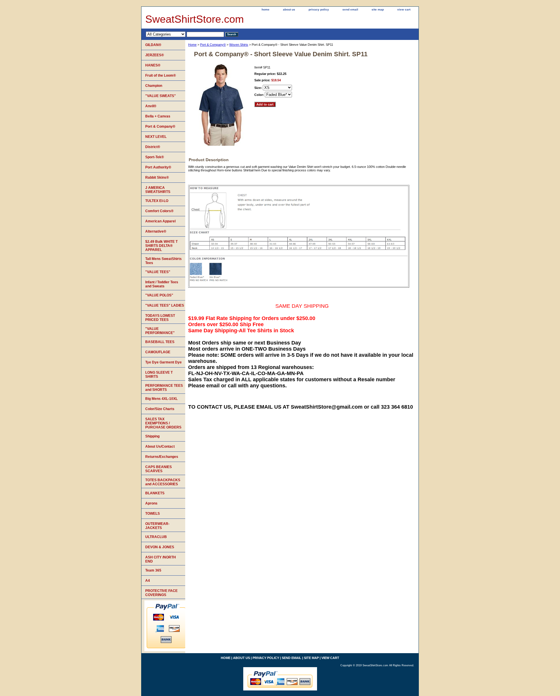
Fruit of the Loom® (160, 75)
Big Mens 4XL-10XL (161, 399)
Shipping (152, 436)
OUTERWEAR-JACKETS (157, 526)
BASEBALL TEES (159, 342)
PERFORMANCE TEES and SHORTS (164, 388)
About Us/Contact (160, 446)
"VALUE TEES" (157, 272)
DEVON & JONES (159, 547)
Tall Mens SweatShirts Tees (163, 261)
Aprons (151, 503)
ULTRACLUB (156, 537)
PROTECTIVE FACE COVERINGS (161, 593)
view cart (403, 9)
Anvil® (150, 106)
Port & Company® (213, 44)
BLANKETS (154, 493)
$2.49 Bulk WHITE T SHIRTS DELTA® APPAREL (161, 246)
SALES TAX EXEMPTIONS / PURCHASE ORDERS (163, 423)
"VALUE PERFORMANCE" (160, 331)
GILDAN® (153, 45)
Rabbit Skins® (157, 177)
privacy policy (319, 9)
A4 (147, 581)
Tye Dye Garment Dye (163, 362)
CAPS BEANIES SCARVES (158, 469)
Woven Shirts (238, 44)
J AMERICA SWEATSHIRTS (157, 190)
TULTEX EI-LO (156, 201)
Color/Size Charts (159, 409)
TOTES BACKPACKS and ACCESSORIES (162, 482)
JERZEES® (154, 55)
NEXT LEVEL (156, 137)
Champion (153, 86)
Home (192, 44)
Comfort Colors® (159, 211)
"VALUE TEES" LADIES (164, 305)
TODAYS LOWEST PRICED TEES (160, 318)
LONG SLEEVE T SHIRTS (159, 374)
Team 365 (153, 570)
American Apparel (160, 221)
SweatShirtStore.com (194, 19)
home (266, 9)
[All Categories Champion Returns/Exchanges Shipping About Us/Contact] (185, 34)
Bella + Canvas (157, 116)
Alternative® (155, 231)
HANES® (152, 65)
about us (289, 9)
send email (350, 9)
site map (378, 9)
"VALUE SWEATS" (160, 96)
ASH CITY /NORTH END (160, 559)
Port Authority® (158, 167)
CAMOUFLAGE (157, 352)
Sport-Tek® (154, 157)
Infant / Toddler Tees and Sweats (161, 284)
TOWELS (152, 514)
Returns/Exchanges (161, 457)
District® (152, 147)
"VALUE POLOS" (159, 295)
